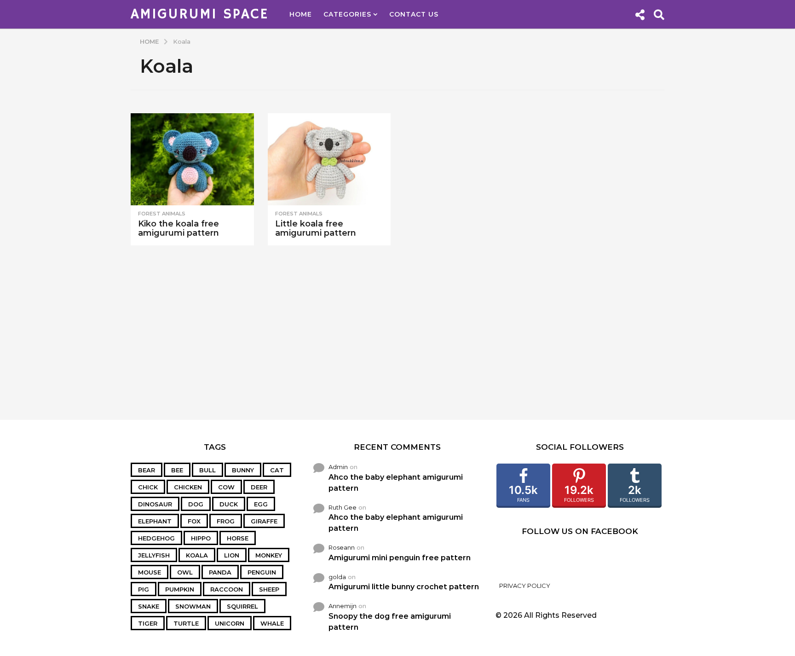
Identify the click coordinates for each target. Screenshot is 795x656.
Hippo (201, 538)
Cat (277, 470)
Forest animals (161, 213)
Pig (143, 589)
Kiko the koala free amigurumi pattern (178, 228)
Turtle (186, 623)
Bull (207, 470)
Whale (272, 623)
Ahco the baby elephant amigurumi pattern (395, 483)
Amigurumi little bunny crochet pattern (403, 586)
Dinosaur (155, 504)
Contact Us (413, 14)
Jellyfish (154, 555)
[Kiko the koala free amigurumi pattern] (192, 159)
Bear (146, 470)
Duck (228, 504)
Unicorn (229, 623)
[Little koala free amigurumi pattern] (329, 159)
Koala (197, 555)
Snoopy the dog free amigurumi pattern (389, 622)
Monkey (268, 555)
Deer (259, 487)
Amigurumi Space (200, 14)
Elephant (155, 521)
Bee (177, 470)
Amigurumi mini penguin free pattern (399, 557)
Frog (226, 521)
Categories (347, 14)
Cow (226, 487)
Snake (148, 606)
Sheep (269, 589)
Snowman (193, 606)
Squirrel (242, 606)
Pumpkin (179, 589)
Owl (185, 572)
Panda (220, 572)
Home (300, 14)
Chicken (188, 487)
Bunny (243, 470)
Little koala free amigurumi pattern (315, 228)
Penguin (262, 572)
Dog (195, 504)
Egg (261, 504)
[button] (639, 14)
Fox (194, 521)
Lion (231, 555)
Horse (237, 538)
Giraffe (264, 521)
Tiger (147, 623)
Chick (148, 487)
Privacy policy (524, 585)
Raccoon (226, 589)
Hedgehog (156, 538)
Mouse (149, 572)
